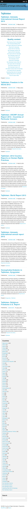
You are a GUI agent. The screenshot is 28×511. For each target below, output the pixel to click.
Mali (3, 421)
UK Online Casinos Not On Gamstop (14, 68)
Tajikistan (8, 78)
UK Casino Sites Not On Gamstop (14, 45)
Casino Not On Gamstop (14, 48)
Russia (4, 435)
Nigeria (4, 430)
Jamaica (4, 401)
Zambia (4, 480)
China (3, 365)
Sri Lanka (4, 450)
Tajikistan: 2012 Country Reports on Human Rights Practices (12, 158)
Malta (3, 423)
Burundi (4, 358)
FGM (3, 378)
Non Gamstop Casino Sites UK (14, 62)
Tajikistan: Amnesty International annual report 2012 (12, 234)
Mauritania (4, 425)
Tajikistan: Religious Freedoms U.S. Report (10, 303)
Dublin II (4, 371)
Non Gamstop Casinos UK (14, 50)
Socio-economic (6, 443)
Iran (3, 393)
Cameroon (4, 360)
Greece (4, 384)
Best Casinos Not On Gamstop (14, 42)
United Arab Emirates (7, 471)
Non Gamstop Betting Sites (14, 43)
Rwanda (4, 436)
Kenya (3, 405)
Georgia (4, 381)
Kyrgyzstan (8, 298)
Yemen (4, 478)
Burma (3, 356)
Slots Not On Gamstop (14, 60)
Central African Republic (8, 361)
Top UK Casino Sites (14, 75)
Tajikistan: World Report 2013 (13, 195)
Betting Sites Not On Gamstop (14, 73)
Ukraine (4, 468)
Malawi (4, 420)
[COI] (14, 6)
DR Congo (4, 370)
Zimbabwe (4, 481)
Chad (3, 363)
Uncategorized (5, 470)
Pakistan (4, 433)
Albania (4, 345)
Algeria (4, 346)
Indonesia (4, 391)
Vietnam (4, 475)
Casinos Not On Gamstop (14, 52)
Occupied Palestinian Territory (9, 431)
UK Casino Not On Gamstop (14, 63)
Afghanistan (5, 343)
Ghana (3, 383)
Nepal (3, 426)
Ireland (4, 396)
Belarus (4, 355)
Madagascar (5, 418)
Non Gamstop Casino (14, 58)
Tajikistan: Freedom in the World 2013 (12, 83)
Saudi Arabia (5, 438)
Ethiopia (4, 376)
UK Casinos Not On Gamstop (14, 53)
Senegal (4, 440)
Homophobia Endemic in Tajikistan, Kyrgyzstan (11, 271)
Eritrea (3, 375)
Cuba (3, 368)
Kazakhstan (5, 403)
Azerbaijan (4, 350)
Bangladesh (5, 353)
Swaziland (4, 453)
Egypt (3, 373)
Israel (3, 398)
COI (2, 1)
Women (4, 476)
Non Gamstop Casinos (7, 483)
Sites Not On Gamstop (14, 47)
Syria (3, 455)
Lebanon (4, 411)
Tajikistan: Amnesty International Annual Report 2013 (13, 19)
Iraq (3, 395)
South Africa (5, 446)
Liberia (4, 415)
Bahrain (4, 351)
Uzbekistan (5, 473)
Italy (3, 400)
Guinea (4, 386)
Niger (3, 428)
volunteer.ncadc (11, 24)
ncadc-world (11, 307)
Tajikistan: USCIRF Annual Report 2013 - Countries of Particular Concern (12, 116)
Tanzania (4, 458)
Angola (4, 348)
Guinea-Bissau (5, 388)
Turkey (3, 463)
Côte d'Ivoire (5, 366)
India (3, 390)
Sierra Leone (5, 441)
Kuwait (4, 406)
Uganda (4, 466)
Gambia (4, 380)
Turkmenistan (5, 465)
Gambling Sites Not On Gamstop (14, 72)
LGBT (3, 413)
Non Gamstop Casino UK (14, 55)
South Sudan (5, 448)
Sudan (3, 451)
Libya (3, 416)
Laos (3, 410)
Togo (3, 460)
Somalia (4, 445)
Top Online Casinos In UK (14, 65)
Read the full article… (17, 149)
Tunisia (4, 461)
